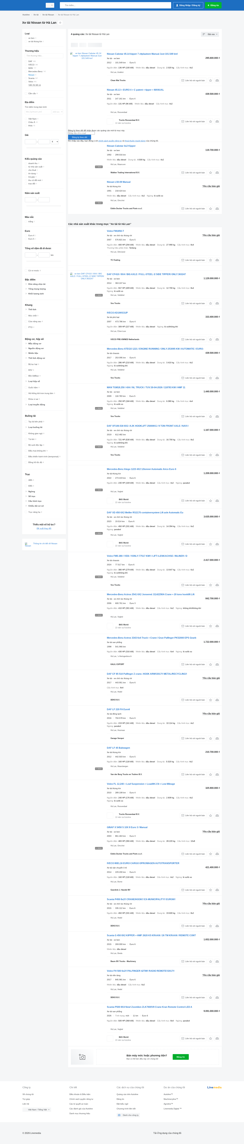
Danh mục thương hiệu (79, 1113)
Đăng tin (181, 1057)
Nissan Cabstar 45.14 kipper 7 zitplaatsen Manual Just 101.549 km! (142, 54)
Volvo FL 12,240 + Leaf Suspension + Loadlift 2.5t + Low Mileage (141, 784)
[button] (210, 80)
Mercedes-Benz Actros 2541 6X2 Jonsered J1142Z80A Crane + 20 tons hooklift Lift (150, 594)
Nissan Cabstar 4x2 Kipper (121, 146)
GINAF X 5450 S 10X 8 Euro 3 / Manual (127, 827)
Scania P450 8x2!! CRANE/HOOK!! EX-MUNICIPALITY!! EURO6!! (141, 899)
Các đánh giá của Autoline (81, 1109)
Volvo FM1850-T (115, 231)
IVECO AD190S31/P (117, 313)
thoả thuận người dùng (135, 141)
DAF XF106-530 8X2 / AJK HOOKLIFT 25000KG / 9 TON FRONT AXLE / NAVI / (148, 426)
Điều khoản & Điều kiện (79, 1094)
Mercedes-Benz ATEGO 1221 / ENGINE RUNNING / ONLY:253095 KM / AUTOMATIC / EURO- (155, 349)
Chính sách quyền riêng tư (81, 1099)
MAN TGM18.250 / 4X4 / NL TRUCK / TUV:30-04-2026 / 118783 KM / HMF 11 (146, 387)
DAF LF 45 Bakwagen (118, 748)
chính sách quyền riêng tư (110, 141)
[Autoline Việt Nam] (32, 5)
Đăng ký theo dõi (79, 137)
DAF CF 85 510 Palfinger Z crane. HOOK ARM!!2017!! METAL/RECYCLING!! (147, 674)
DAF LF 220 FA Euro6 (118, 709)
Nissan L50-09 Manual (118, 182)
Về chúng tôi (28, 1094)
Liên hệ (25, 1104)
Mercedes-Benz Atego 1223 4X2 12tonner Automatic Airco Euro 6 (141, 469)
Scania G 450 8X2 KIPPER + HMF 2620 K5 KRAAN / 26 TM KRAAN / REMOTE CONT (151, 935)
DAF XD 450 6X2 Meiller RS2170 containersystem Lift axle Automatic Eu (145, 512)
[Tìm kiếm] (62, 5)
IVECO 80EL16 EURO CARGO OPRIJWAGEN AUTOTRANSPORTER (143, 863)
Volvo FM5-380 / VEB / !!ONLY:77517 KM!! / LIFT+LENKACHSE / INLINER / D (147, 556)
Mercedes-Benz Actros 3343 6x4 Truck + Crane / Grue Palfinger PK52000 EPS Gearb (151, 638)
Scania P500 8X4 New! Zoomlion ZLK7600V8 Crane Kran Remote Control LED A (149, 1007)
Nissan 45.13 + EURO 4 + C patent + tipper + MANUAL (135, 90)
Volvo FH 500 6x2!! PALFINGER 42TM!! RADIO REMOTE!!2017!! (140, 971)
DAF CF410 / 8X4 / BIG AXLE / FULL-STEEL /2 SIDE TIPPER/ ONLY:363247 (146, 274)
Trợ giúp (26, 1099)
